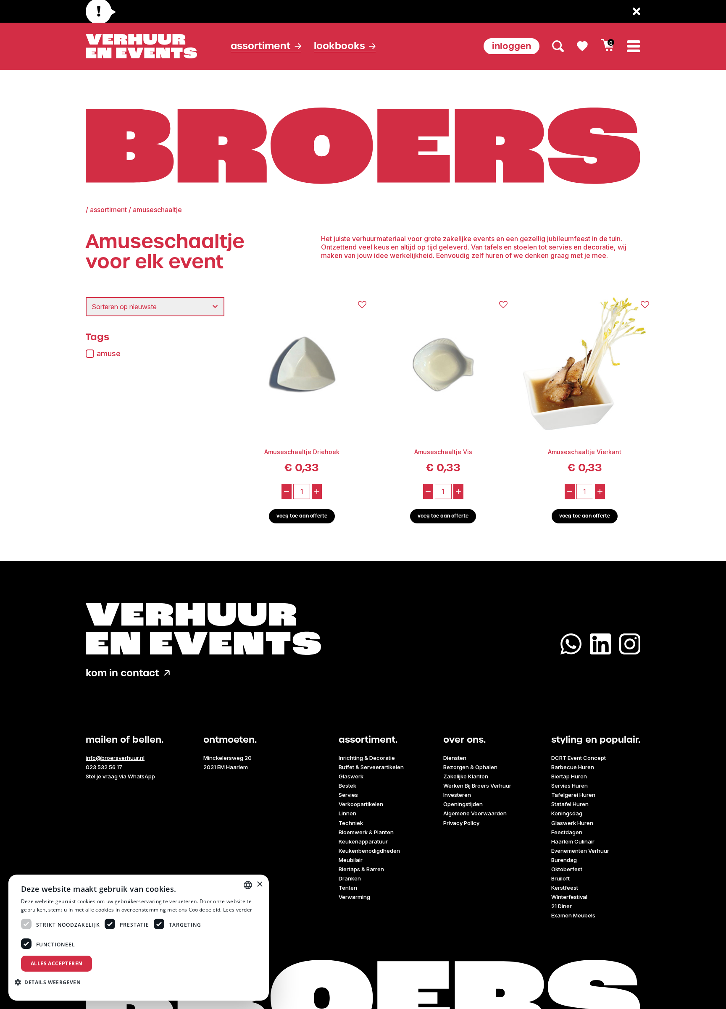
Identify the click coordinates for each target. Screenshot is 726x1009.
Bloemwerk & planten (366, 832)
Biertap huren (569, 776)
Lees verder (237, 909)
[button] (51, 982)
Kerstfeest (564, 887)
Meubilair (351, 860)
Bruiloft (560, 878)
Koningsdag (566, 813)
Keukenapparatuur (363, 841)
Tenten (348, 887)
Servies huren (569, 785)
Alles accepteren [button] (56, 963)
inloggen (511, 46)
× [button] (259, 884)
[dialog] (138, 938)
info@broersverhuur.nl (115, 757)
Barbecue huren (572, 767)
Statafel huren (570, 804)
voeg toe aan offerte (301, 516)
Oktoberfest (566, 869)
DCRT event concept (578, 757)
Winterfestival (569, 896)
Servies (348, 794)
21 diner (561, 906)
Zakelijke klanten (465, 776)
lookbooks (339, 46)
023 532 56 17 (104, 767)
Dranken (350, 878)
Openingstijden (463, 804)
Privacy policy (461, 823)
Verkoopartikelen (361, 804)
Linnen (347, 813)
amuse (109, 353)
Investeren (457, 794)
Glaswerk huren (572, 823)
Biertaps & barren (361, 869)
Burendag (564, 860)
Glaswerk (351, 776)
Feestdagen (566, 832)
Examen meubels (573, 915)
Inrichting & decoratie (367, 757)
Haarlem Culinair (572, 841)
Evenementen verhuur (580, 850)
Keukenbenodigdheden (369, 850)
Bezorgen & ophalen (470, 767)
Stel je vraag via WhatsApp (120, 776)
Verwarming (354, 896)
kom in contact (122, 673)
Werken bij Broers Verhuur (477, 785)
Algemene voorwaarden (475, 813)
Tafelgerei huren (573, 794)
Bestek (347, 785)
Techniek (351, 823)
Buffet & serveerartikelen (371, 767)
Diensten (454, 757)
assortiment (108, 209)
